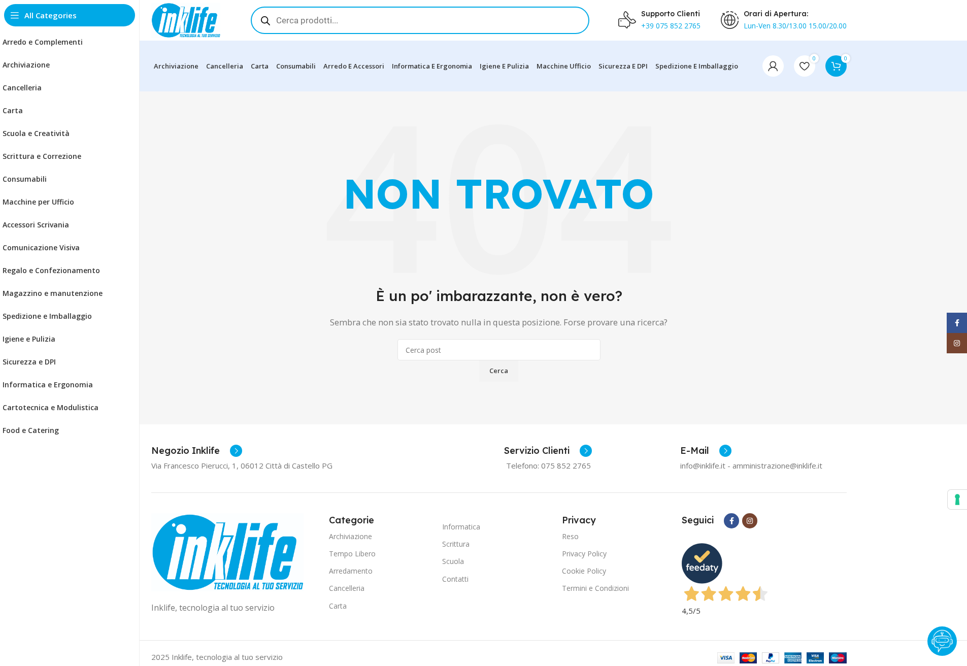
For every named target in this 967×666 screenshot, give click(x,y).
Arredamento (351, 571)
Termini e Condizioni (595, 588)
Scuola (453, 561)
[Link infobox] (196, 451)
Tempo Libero (352, 553)
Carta (338, 606)
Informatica (461, 526)
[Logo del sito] (185, 19)
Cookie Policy (584, 571)
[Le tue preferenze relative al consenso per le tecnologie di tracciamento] (957, 499)
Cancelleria (346, 588)
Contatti (455, 579)
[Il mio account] (773, 66)
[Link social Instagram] (749, 520)
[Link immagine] (227, 551)
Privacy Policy (584, 553)
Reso (570, 536)
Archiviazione (350, 536)
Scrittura (456, 544)
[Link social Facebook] (731, 520)
